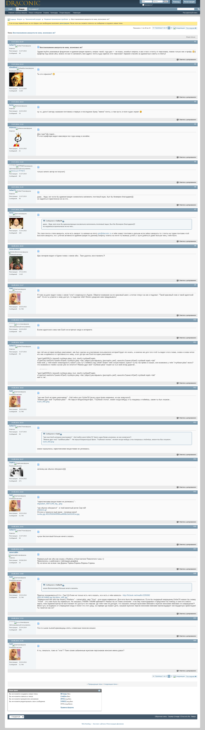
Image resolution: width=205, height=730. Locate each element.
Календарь (54, 13)
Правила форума (67, 708)
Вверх (193, 716)
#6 (195, 187)
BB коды (64, 694)
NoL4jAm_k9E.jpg (60, 597)
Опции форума (64, 13)
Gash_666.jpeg (43, 402)
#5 (195, 162)
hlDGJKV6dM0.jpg (44, 597)
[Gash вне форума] (14, 299)
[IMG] (63, 699)
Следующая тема (110, 684)
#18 (195, 573)
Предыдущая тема (95, 684)
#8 (195, 246)
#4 (195, 124)
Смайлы (64, 696)
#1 (195, 42)
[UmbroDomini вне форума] (16, 263)
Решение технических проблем (56, 19)
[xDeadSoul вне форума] (16, 79)
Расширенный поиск (190, 13)
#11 (195, 342)
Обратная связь (161, 716)
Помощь (176, 2)
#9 (195, 285)
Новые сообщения (35, 13)
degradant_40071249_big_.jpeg (49, 504)
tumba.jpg (41, 514)
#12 (195, 387)
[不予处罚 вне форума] (17, 171)
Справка (46, 13)
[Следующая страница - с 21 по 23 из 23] (179, 27)
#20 (195, 640)
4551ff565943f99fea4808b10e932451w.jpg (62, 514)
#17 (195, 549)
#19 (195, 618)
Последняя (190, 28)
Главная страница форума (17, 13)
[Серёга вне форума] (16, 472)
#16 (195, 526)
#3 (195, 102)
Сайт (11, 9)
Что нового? (33, 9)
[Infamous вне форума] (16, 140)
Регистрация (189, 2)
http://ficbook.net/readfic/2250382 (136, 595)
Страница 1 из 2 (161, 28)
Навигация (76, 13)
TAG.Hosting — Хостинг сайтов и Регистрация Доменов (103, 724)
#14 (195, 459)
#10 (195, 320)
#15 (195, 492)
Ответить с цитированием (187, 59)
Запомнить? (148, 5)
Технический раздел (33, 19)
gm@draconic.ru (104, 233)
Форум (21, 9)
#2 (195, 64)
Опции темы (190, 37)
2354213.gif (42, 510)
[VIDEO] (63, 701)
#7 (195, 209)
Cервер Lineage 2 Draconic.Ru (179, 716)
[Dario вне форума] (16, 223)
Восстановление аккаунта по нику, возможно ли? (34, 33)
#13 (195, 422)
